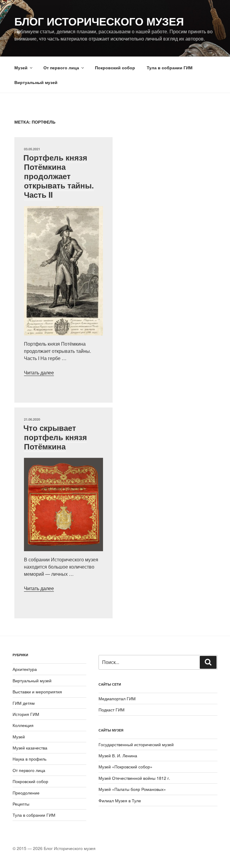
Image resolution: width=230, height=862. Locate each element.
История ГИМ (26, 714)
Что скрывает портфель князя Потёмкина (55, 437)
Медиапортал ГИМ (117, 698)
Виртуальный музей (36, 82)
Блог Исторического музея (99, 21)
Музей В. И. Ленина (118, 755)
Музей (21, 68)
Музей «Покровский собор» (125, 767)
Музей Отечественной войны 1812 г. (134, 778)
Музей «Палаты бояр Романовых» (132, 789)
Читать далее (39, 372)
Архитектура (25, 669)
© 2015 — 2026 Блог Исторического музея (54, 848)
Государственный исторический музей (136, 744)
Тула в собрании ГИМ (170, 68)
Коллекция (23, 725)
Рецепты (21, 804)
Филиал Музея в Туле (120, 800)
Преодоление (26, 793)
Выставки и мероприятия (37, 692)
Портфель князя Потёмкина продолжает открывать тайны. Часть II (58, 176)
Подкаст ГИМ (112, 710)
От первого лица (61, 68)
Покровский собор (115, 68)
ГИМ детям (24, 703)
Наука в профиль (29, 759)
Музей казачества (30, 748)
